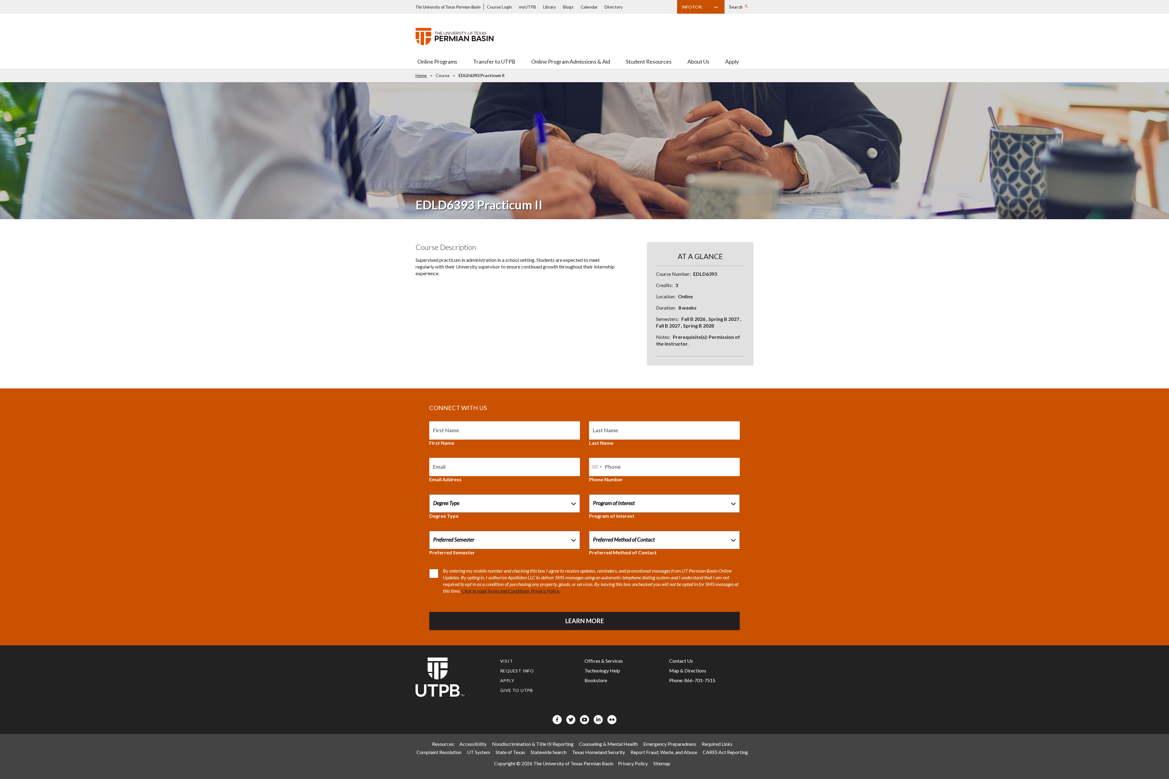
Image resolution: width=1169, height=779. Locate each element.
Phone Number (606, 479)
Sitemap (661, 763)
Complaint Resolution (439, 752)
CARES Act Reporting (725, 752)
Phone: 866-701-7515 (692, 680)
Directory (614, 6)
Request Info (517, 670)
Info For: (692, 6)
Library (549, 6)
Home (421, 75)
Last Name (601, 443)
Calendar (589, 6)
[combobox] (596, 467)
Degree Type (443, 516)
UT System (478, 752)
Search (736, 7)
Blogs (568, 6)
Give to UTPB (516, 690)
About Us (698, 61)
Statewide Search (549, 752)
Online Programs (437, 61)
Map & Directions (687, 670)
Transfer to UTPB (494, 61)
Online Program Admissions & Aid (570, 61)
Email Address (445, 479)
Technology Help (602, 670)
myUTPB (527, 6)
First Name (441, 443)
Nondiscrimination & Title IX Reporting (533, 744)
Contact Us (681, 661)
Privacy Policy (633, 763)
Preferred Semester (452, 552)
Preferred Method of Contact (623, 552)
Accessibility (472, 744)
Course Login (499, 6)
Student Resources (649, 61)
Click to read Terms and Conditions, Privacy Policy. (511, 591)
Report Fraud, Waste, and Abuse (663, 752)
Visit (506, 661)
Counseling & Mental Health (608, 744)
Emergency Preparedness (669, 744)
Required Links (717, 744)
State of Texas (510, 752)
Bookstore (595, 680)
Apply (732, 61)
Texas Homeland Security (598, 752)
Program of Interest (611, 516)
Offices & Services (603, 661)
